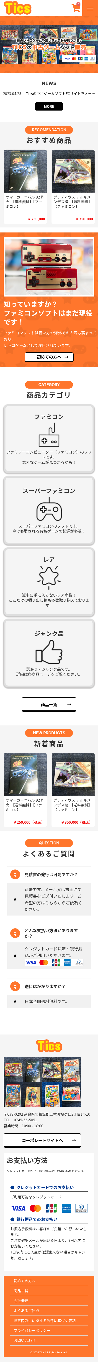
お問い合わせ (25, 1340)
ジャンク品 (49, 633)
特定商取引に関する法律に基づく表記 (45, 1320)
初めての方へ (49, 357)
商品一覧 (49, 704)
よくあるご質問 (26, 1310)
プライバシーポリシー (32, 1330)
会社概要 (21, 1300)
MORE (49, 106)
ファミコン (49, 416)
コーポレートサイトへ (42, 1140)
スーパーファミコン (49, 490)
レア (49, 559)
